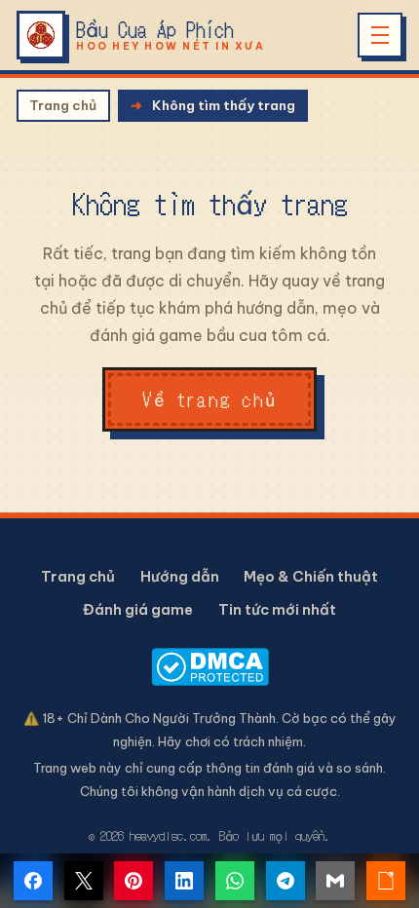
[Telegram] (285, 880)
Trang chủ (62, 105)
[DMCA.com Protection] (209, 667)
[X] (83, 880)
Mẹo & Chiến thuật (311, 576)
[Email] (335, 880)
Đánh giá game (138, 609)
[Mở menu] (380, 35)
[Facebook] (33, 880)
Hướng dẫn (179, 576)
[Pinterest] (133, 880)
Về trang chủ (209, 399)
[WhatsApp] (234, 880)
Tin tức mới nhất (277, 609)
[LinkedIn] (184, 880)
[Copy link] (385, 880)
